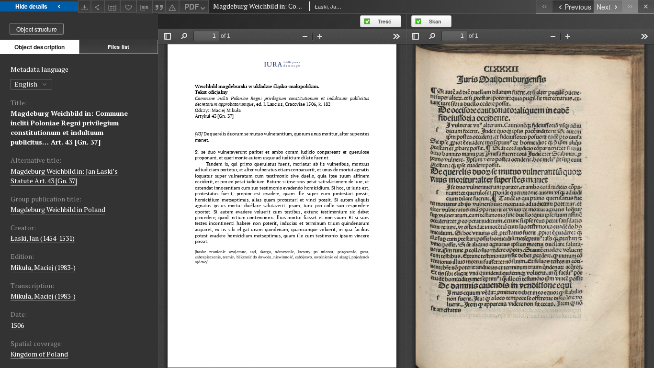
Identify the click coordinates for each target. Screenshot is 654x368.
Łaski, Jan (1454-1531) (43, 238)
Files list (118, 46)
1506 (17, 325)
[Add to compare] (112, 6)
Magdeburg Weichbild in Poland (58, 209)
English (26, 84)
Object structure (36, 29)
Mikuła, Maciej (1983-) (43, 267)
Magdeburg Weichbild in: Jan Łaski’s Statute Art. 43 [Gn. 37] (64, 176)
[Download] (84, 6)
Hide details (31, 6)
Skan (435, 21)
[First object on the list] (544, 6)
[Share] (97, 6)
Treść (384, 21)
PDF (191, 6)
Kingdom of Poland (39, 353)
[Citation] (159, 6)
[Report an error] (172, 6)
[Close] (646, 6)
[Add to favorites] (128, 6)
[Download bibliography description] (144, 6)
